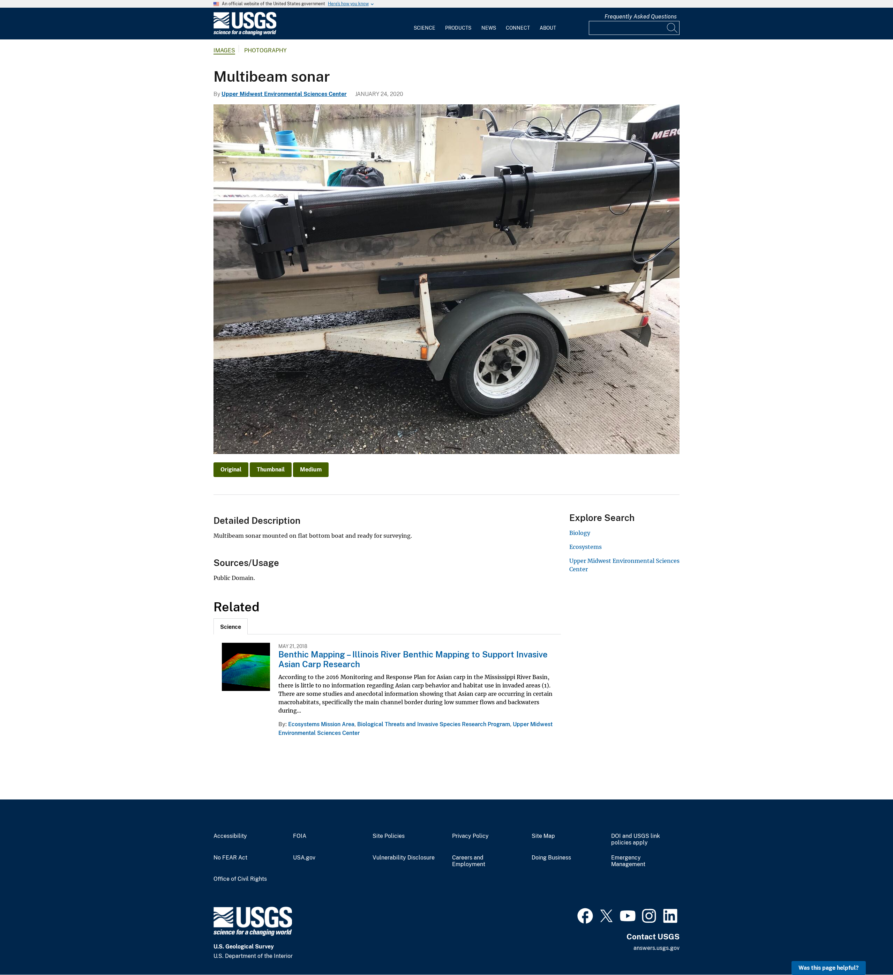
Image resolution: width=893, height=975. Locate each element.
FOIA (299, 836)
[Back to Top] (867, 949)
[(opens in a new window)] (585, 915)
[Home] (244, 33)
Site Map (543, 836)
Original (230, 469)
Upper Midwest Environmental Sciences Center (284, 94)
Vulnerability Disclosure (404, 858)
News (488, 28)
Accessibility (230, 836)
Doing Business (551, 858)
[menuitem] (424, 24)
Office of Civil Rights (240, 879)
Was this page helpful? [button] (828, 968)
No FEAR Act (230, 858)
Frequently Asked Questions (641, 16)
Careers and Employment (468, 861)
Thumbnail (271, 469)
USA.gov (304, 858)
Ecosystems (585, 546)
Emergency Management (628, 861)
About (548, 28)
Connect (518, 28)
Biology (579, 532)
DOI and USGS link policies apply (635, 839)
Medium (311, 469)
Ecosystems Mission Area (321, 724)
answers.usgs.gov (656, 948)
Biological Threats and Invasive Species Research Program (433, 724)
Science (424, 28)
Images (224, 50)
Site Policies (389, 836)
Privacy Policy (470, 836)
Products (458, 28)
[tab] (230, 626)
